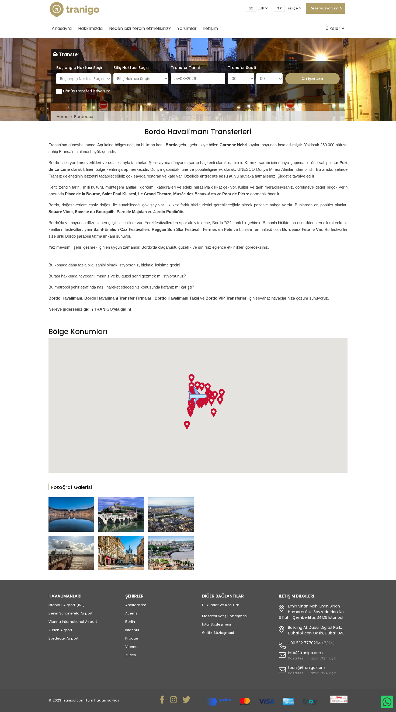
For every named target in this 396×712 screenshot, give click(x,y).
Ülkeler (333, 28)
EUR (261, 8)
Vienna (131, 646)
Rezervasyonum (324, 8)
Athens (131, 613)
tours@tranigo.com (306, 667)
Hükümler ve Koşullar (220, 604)
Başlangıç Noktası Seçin (79, 67)
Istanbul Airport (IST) (66, 604)
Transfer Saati (242, 67)
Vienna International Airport (72, 621)
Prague (131, 638)
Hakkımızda (90, 28)
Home (63, 116)
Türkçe (292, 8)
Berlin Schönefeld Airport (70, 613)
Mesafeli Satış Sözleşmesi (225, 616)
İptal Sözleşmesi (216, 624)
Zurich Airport (60, 630)
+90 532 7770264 (304, 643)
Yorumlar (187, 28)
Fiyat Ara (314, 78)
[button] (213, 412)
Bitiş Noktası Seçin (131, 67)
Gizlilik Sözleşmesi (218, 632)
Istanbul (132, 630)
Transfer (68, 54)
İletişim (210, 28)
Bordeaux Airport (63, 638)
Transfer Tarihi (185, 67)
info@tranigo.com (305, 652)
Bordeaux (83, 116)
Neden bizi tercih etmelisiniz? (140, 28)
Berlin (130, 621)
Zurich (130, 655)
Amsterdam (135, 604)
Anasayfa (62, 28)
